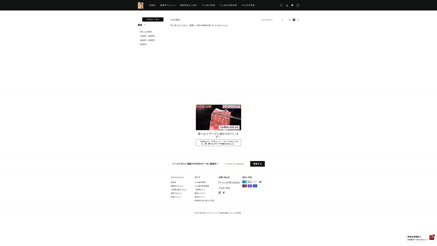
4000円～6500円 (147, 40)
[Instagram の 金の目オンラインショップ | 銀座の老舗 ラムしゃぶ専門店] (219, 192)
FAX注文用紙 (248, 5)
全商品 (152, 5)
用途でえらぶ (176, 193)
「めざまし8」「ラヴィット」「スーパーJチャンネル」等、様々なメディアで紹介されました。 (218, 143)
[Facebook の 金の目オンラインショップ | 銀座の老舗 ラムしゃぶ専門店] (224, 192)
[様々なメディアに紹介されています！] (218, 117)
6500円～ (144, 44)
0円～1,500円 (146, 32)
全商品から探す (153, 19)
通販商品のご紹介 (189, 5)
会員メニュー (176, 197)
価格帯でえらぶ (167, 5)
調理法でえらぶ (177, 186)
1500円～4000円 (147, 36)
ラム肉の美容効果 (228, 5)
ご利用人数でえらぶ (179, 190)
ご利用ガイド (200, 190)
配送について (200, 193)
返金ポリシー (200, 197)
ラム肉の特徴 (208, 5)
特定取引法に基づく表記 (204, 201)
